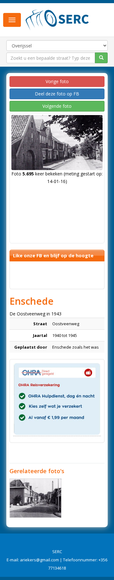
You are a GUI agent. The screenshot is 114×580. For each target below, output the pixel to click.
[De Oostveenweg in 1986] (35, 498)
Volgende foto (57, 106)
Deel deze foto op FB (57, 94)
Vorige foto (57, 81)
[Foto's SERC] (57, 19)
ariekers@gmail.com (39, 560)
